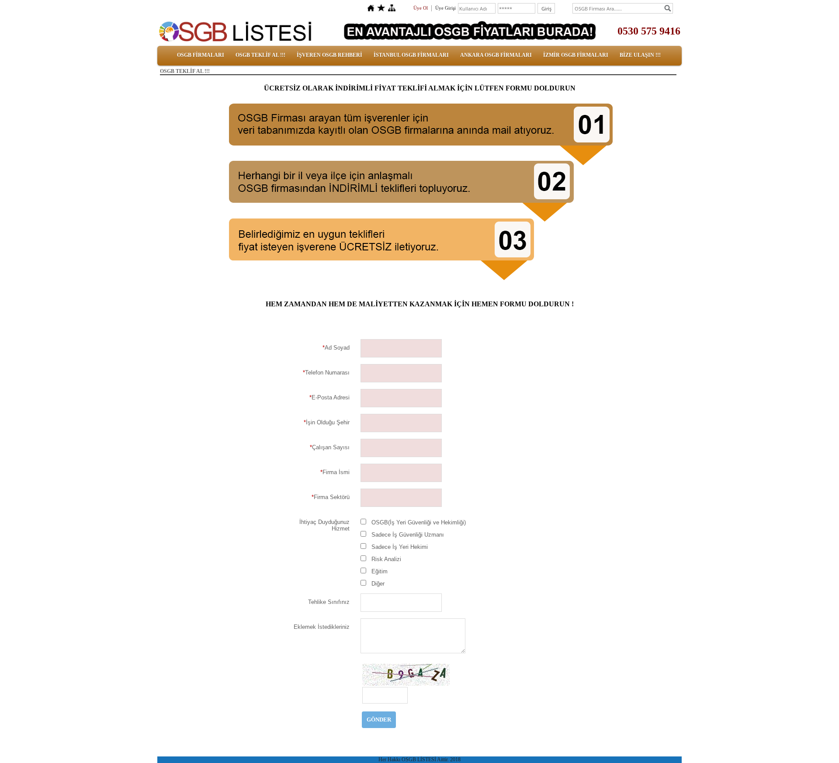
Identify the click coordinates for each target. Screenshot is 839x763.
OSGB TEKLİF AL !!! (260, 55)
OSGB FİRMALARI (200, 55)
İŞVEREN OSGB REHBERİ (329, 55)
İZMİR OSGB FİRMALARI (575, 55)
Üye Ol (420, 7)
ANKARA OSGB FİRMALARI (496, 55)
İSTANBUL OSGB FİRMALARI (411, 55)
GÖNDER (379, 719)
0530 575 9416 (648, 31)
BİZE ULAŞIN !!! (640, 55)
